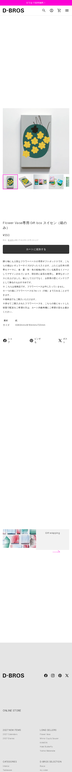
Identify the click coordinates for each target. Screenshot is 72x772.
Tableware (7, 770)
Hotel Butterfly (46, 747)
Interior (6, 766)
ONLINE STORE (12, 710)
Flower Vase (45, 734)
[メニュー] (66, 10)
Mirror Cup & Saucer (49, 738)
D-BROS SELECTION (51, 761)
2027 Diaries (8, 738)
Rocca (42, 766)
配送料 (10, 240)
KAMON (43, 743)
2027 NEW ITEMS (12, 730)
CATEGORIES (10, 761)
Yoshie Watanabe (47, 751)
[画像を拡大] (36, 141)
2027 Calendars (10, 734)
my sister (44, 770)
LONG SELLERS (48, 730)
